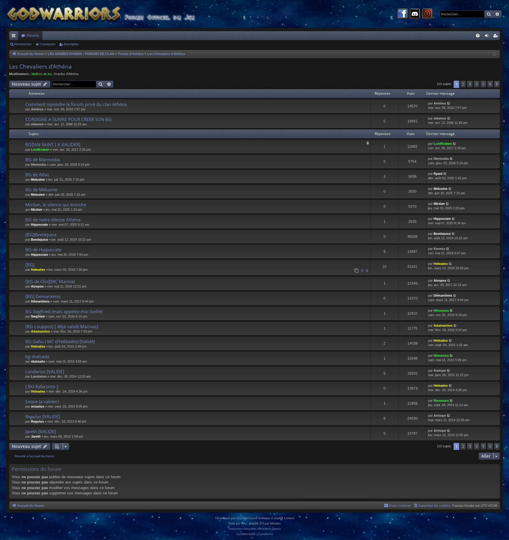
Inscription (71, 44)
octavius (37, 406)
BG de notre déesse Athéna (52, 219)
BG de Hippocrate (43, 249)
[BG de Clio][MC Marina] (50, 281)
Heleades (38, 269)
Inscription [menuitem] (496, 37)
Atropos (37, 286)
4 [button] (476, 84)
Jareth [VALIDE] (40, 431)
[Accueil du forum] (112, 14)
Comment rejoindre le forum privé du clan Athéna (76, 104)
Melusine (38, 179)
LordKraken (40, 149)
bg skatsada (37, 356)
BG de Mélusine (41, 189)
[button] (497, 84)
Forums (33, 36)
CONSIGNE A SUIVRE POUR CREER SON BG (68, 119)
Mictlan (36, 209)
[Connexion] (427, 14)
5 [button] (483, 84)
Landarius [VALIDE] (44, 371)
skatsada (38, 361)
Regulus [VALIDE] (42, 416)
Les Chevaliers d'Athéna (40, 66)
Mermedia (38, 164)
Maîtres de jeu (42, 74)
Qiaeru (276, 528)
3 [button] (470, 84)
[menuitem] (477, 35)
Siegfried (38, 316)
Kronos (439, 248)
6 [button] (490, 84)
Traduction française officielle (248, 528)
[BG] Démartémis (43, 296)
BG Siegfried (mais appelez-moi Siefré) (64, 311)
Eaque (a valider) (42, 401)
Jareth (36, 436)
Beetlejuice (39, 239)
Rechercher (23, 44)
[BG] (29, 264)
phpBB (241, 518)
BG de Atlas (37, 174)
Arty (244, 523)
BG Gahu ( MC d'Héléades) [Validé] (60, 341)
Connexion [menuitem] (488, 37)
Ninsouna (441, 310)
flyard (438, 173)
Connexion (47, 44)
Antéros (37, 109)
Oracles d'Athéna (66, 74)
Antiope (440, 370)
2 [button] (463, 84)
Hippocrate (39, 224)
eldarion (37, 124)
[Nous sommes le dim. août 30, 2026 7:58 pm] (494, 54)
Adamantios (40, 331)
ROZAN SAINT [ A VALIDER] (52, 144)
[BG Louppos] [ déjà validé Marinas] (61, 326)
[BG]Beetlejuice (41, 234)
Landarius (39, 376)
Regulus (37, 421)
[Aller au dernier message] (449, 103)
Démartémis (40, 301)
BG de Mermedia (42, 159)
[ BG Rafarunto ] (41, 386)
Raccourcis (14, 37)
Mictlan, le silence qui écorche (55, 204)
